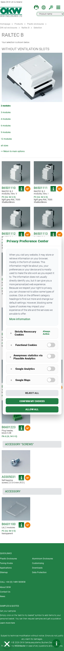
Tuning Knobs (6, 563)
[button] (7, 644)
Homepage (5, 24)
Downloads (37, 568)
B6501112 (9, 233)
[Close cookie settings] (7, 644)
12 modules (6, 139)
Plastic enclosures (35, 24)
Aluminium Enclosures (42, 558)
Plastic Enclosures (8, 558)
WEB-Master (20, 646)
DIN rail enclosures (8, 28)
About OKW (5, 587)
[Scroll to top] (46, 643)
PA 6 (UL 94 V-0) (9, 436)
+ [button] (11, 333)
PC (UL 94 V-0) (9, 197)
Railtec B (25, 28)
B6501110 (9, 188)
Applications (6, 568)
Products (19, 24)
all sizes (4, 145)
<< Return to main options (13, 151)
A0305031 (9, 477)
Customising (38, 563)
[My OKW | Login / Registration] (36, 7)
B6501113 (41, 233)
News (2, 596)
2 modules (6, 106)
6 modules (6, 125)
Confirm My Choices (32, 401)
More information (19, 319)
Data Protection (39, 572)
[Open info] (56, 643)
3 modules (6, 112)
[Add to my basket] (27, 188)
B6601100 (9, 524)
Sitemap (4, 572)
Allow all (32, 409)
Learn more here (7, 623)
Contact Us (5, 592)
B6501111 (41, 188)
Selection (38, 28)
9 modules (6, 132)
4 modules (6, 119)
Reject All (32, 393)
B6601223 (9, 427)
